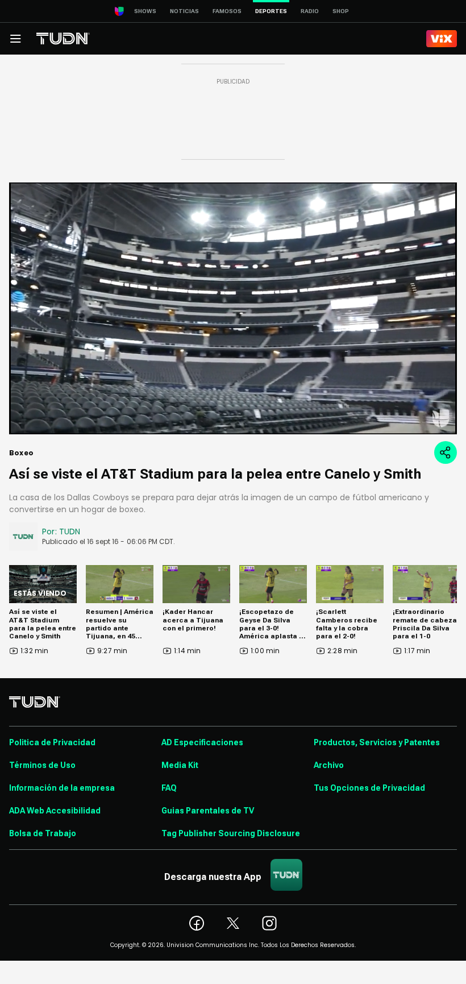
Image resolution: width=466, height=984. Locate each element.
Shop (340, 11)
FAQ (169, 787)
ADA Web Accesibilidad (55, 810)
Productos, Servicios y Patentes (377, 742)
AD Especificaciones (202, 742)
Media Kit (179, 765)
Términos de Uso (42, 765)
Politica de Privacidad (52, 742)
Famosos (227, 11)
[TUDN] (63, 39)
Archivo (329, 765)
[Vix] (441, 38)
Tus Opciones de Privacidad (369, 787)
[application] (233, 308)
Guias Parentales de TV (207, 810)
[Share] (445, 452)
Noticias (184, 11)
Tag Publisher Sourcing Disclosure (230, 833)
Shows (145, 11)
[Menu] (15, 38)
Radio (310, 11)
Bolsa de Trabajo (42, 833)
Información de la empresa (62, 787)
